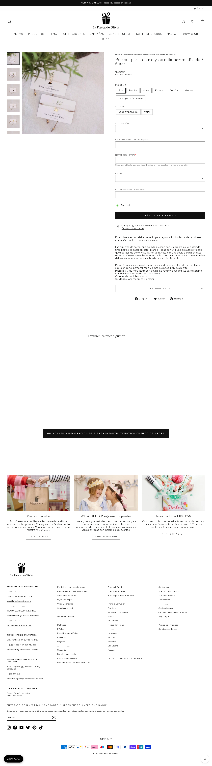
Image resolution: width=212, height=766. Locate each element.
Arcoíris (174, 90)
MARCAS (172, 34)
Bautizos (112, 608)
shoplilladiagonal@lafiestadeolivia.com (25, 678)
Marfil (147, 112)
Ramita (133, 90)
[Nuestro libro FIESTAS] (173, 493)
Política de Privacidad (169, 625)
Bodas (111, 616)
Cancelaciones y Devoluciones (173, 612)
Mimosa (189, 90)
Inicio (117, 55)
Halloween (113, 633)
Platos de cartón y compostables (72, 591)
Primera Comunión (116, 604)
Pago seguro (164, 616)
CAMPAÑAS (97, 34)
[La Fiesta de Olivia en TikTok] (41, 728)
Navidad (111, 637)
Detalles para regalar (67, 654)
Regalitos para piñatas (67, 633)
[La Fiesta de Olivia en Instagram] (9, 728)
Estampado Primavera (130, 98)
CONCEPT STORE (120, 34)
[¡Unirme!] (54, 718)
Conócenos (164, 587)
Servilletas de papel (66, 595)
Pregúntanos (160, 288)
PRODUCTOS (36, 34)
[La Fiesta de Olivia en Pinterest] (34, 728)
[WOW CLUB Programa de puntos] (106, 493)
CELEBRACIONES (74, 34)
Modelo (121, 85)
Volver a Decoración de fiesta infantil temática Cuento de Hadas (108, 433)
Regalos (61, 641)
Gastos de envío (166, 608)
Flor (120, 90)
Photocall (61, 637)
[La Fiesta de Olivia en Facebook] (15, 728)
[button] (10, 350)
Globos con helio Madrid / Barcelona (125, 658)
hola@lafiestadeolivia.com (19, 601)
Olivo (146, 90)
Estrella (159, 90)
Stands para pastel (66, 608)
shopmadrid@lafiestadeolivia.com (22, 649)
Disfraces (61, 625)
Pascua (111, 650)
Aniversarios (113, 620)
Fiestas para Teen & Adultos (121, 595)
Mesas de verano (116, 625)
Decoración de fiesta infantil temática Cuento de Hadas (149, 55)
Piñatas (60, 629)
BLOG (106, 39)
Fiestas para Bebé (116, 591)
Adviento (112, 641)
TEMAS (54, 34)
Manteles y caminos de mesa (71, 587)
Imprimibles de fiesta (67, 658)
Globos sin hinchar (66, 616)
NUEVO (18, 34)
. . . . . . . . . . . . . (64, 612)
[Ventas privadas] (38, 493)
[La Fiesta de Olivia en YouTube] (22, 728)
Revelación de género (118, 612)
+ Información (173, 534)
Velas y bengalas (65, 604)
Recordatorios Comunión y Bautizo (73, 662)
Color (119, 107)
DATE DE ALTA (38, 536)
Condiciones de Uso (168, 629)
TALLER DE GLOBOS (149, 34)
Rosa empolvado (128, 112)
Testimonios (164, 600)
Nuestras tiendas (167, 595)
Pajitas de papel (64, 600)
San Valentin (114, 646)
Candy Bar (62, 650)
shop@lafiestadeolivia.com (19, 625)
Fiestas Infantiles (116, 587)
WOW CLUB (190, 34)
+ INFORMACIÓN (106, 536)
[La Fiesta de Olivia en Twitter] (28, 728)
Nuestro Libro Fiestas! (169, 591)
